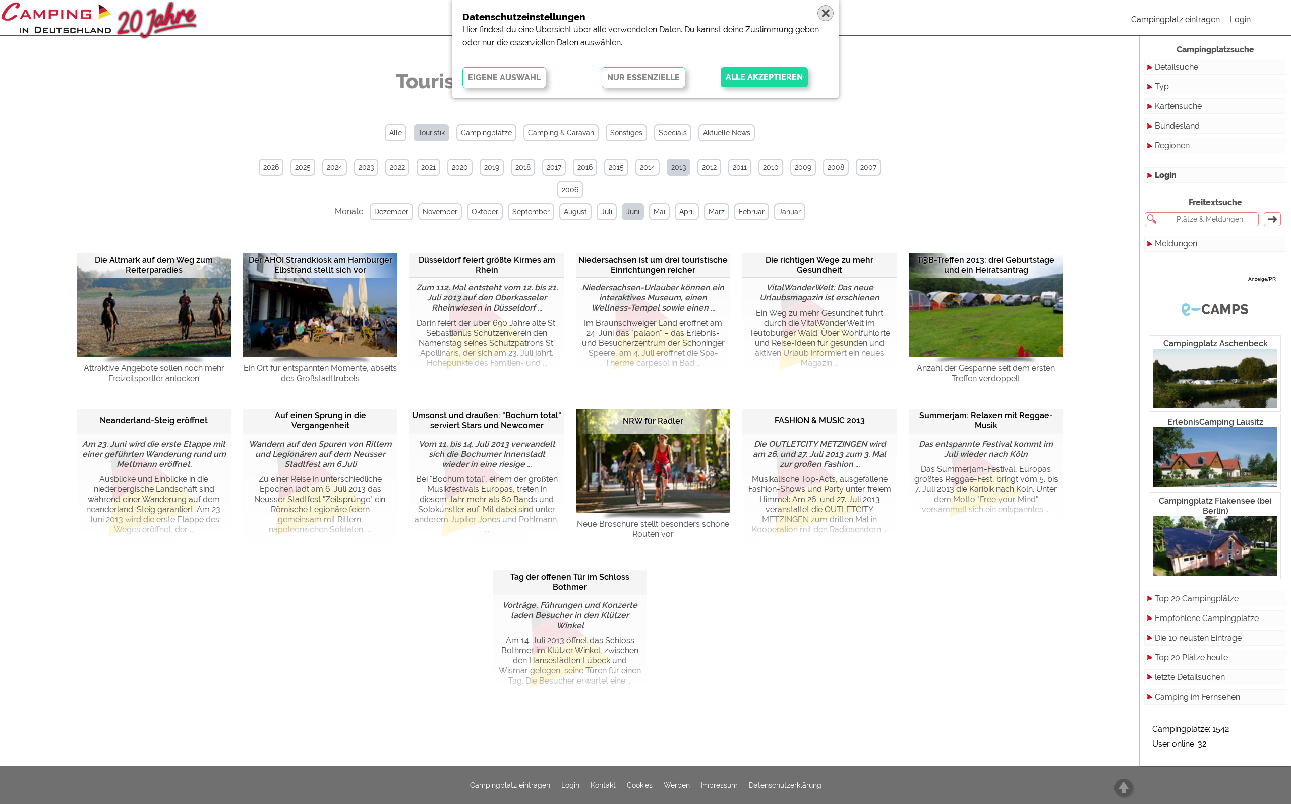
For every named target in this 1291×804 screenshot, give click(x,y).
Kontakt (603, 785)
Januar (790, 212)
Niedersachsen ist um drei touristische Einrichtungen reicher (653, 265)
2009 (803, 167)
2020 (460, 167)
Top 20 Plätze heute (1191, 657)
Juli (606, 212)
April (686, 212)
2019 (491, 167)
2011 (740, 167)
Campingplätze (486, 133)
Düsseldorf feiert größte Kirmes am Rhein (487, 265)
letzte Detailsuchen (1190, 677)
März (717, 212)
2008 (836, 167)
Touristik (431, 133)
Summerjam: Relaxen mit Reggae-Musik (986, 420)
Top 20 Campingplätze (1197, 598)
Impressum (719, 785)
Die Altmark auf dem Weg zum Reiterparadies (154, 265)
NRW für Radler (653, 421)
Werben (677, 785)
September (531, 212)
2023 (366, 167)
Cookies (640, 785)
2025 (303, 167)
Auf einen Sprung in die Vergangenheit (320, 420)
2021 (428, 167)
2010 (771, 167)
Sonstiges (626, 133)
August (575, 212)
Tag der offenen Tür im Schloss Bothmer (569, 582)
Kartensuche (1178, 106)
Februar (752, 212)
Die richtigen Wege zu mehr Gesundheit (819, 265)
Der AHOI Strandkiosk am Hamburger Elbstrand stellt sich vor (320, 265)
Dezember (391, 212)
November (440, 212)
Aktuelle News (726, 133)
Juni (632, 212)
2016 (585, 167)
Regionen (1172, 145)
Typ (1162, 86)
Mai (659, 212)
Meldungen (1176, 244)
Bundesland (1177, 126)
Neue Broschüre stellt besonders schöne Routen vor (653, 529)
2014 (647, 167)
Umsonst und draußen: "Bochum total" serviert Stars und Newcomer (486, 420)
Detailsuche (1176, 67)
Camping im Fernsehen (1197, 697)
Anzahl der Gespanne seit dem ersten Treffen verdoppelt (986, 373)
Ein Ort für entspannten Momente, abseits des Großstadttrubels (320, 373)
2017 (554, 167)
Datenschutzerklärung (785, 785)
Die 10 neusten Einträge (1198, 638)
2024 (334, 167)
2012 (709, 167)
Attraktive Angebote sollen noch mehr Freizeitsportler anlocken (154, 373)
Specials (673, 133)
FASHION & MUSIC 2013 (820, 420)
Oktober (485, 212)
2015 (616, 167)
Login (1240, 19)
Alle (395, 133)
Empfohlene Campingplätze (1207, 618)
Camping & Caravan (561, 133)
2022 (397, 167)
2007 (868, 167)
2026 (271, 167)
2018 (523, 167)
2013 (678, 167)
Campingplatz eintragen (1175, 19)
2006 (570, 189)
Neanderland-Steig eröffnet (154, 420)
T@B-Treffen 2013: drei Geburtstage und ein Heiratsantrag (985, 265)
